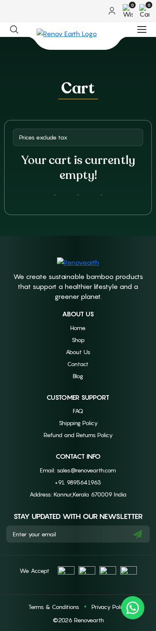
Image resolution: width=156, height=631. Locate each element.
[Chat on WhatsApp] (132, 607)
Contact (78, 363)
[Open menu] (141, 29)
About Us (78, 351)
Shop (78, 339)
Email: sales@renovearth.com (78, 470)
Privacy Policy (110, 606)
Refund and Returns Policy (78, 434)
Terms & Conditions (53, 606)
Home (78, 327)
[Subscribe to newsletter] (138, 533)
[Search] (14, 29)
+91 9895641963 (78, 482)
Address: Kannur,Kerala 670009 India (78, 494)
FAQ (78, 410)
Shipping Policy (78, 422)
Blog (78, 375)
